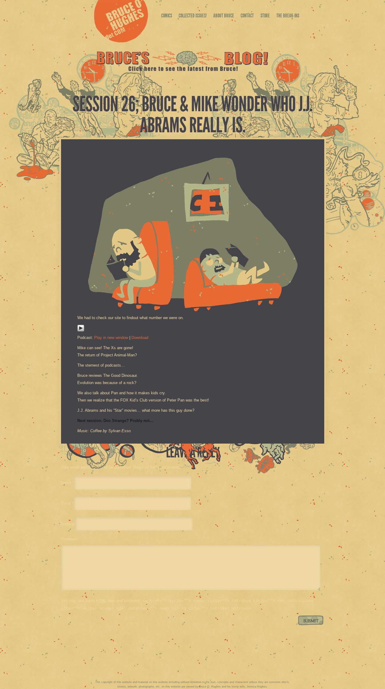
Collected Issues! (193, 15)
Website (68, 523)
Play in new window (111, 337)
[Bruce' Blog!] (182, 69)
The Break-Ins (287, 15)
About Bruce (223, 15)
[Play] (80, 330)
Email (66, 503)
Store (265, 15)
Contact (247, 15)
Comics (166, 15)
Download (139, 337)
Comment (69, 539)
